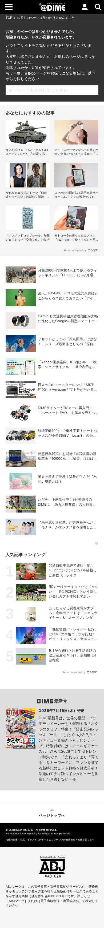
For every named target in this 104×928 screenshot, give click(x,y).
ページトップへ (52, 815)
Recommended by (75, 250)
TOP (9, 18)
